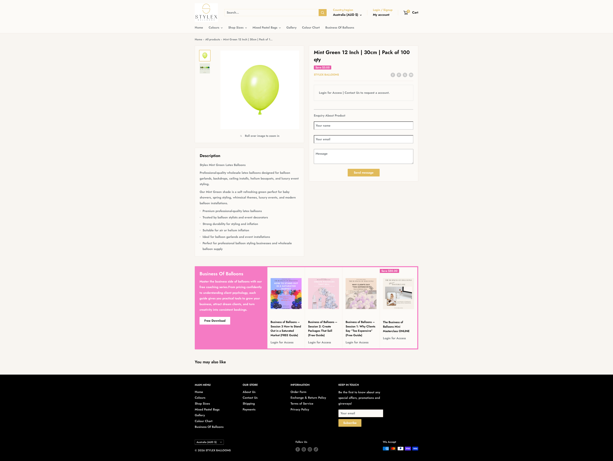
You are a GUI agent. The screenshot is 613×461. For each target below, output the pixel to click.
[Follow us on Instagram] (310, 449)
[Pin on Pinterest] (399, 74)
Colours (214, 27)
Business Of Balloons (339, 27)
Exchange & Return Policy (308, 397)
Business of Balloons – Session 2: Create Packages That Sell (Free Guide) (322, 328)
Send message (364, 173)
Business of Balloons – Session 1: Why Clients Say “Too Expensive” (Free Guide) (360, 328)
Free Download (214, 320)
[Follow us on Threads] (304, 449)
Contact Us (352, 93)
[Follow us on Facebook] (297, 449)
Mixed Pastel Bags (265, 27)
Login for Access (282, 342)
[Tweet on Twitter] (405, 74)
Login (323, 93)
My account (381, 14)
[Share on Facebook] (393, 74)
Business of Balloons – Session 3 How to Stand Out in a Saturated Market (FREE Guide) (286, 328)
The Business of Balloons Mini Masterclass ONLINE (396, 326)
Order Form (298, 392)
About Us (249, 392)
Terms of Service (302, 403)
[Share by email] (411, 74)
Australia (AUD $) (207, 442)
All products (212, 39)
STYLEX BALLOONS (326, 75)
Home (199, 27)
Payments (249, 409)
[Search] (323, 12)
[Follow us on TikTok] (316, 449)
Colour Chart (311, 27)
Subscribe (350, 423)
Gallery (291, 27)
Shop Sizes (235, 27)
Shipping (249, 403)
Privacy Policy (300, 409)
